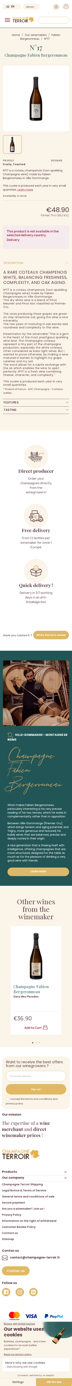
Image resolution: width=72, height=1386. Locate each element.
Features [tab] (11, 402)
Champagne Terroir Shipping (22, 1184)
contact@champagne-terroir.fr (35, 1257)
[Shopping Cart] (65, 7)
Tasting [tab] (10, 410)
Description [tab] (13, 263)
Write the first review (51, 635)
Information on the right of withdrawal (29, 1221)
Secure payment (13, 1203)
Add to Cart (33, 1028)
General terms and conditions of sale (28, 1196)
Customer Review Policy (19, 1227)
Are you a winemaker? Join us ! (23, 1209)
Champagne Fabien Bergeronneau (36, 55)
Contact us (10, 1233)
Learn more (25, 190)
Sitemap (8, 1239)
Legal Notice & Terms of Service (24, 1190)
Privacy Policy (11, 1215)
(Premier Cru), (53, 823)
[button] (32, 1042)
